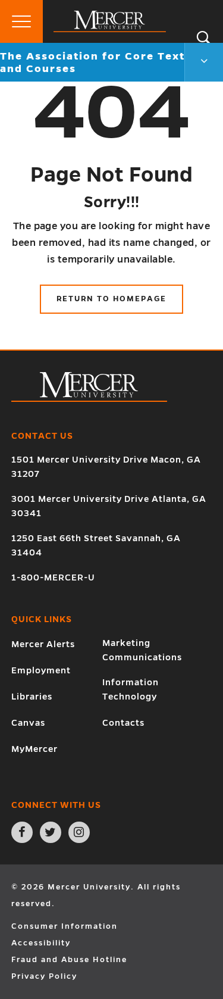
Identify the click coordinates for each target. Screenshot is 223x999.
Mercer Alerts (43, 644)
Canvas (28, 723)
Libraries (31, 696)
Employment (41, 670)
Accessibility (41, 943)
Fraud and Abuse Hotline (69, 960)
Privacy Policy (44, 976)
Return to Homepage (111, 299)
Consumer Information (64, 926)
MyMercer (34, 749)
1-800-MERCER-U (53, 577)
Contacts (123, 723)
